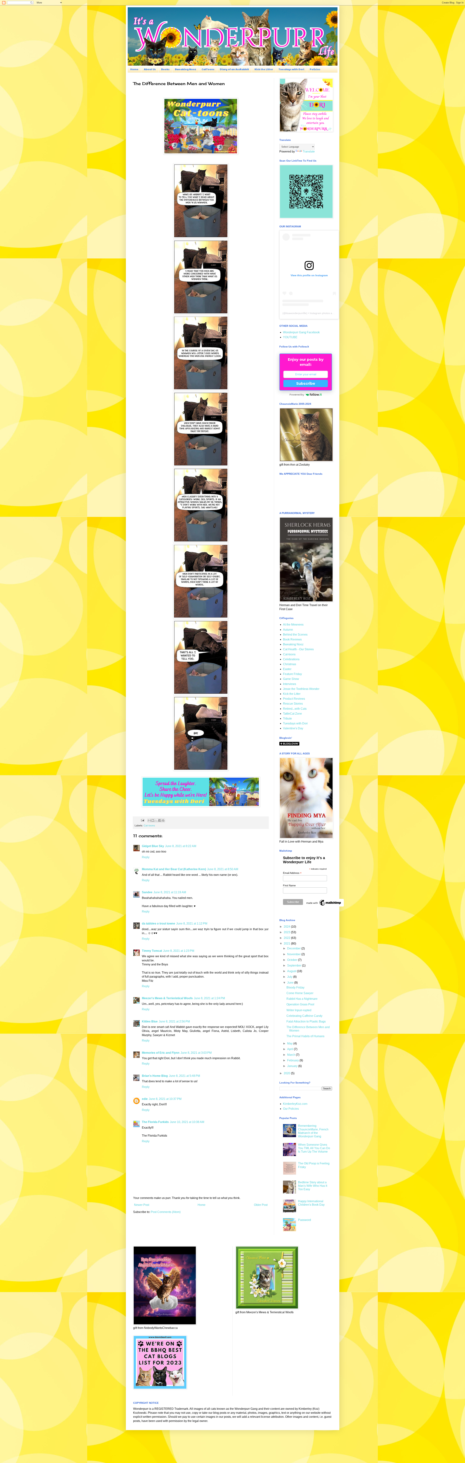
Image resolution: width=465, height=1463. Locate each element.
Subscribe (305, 383)
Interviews (289, 684)
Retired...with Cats (295, 708)
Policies (315, 69)
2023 (287, 932)
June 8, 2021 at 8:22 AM (180, 846)
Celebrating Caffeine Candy (304, 1015)
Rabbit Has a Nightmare (302, 998)
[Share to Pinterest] (163, 820)
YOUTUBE (290, 337)
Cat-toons (149, 825)
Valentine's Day (293, 728)
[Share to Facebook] (159, 820)
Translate (309, 151)
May (290, 1043)
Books (165, 69)
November (294, 954)
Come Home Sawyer (299, 993)
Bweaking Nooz (185, 69)
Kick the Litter (263, 69)
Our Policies (291, 1108)
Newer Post (141, 1204)
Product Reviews (294, 698)
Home (134, 69)
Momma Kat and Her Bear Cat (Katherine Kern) (174, 869)
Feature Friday (292, 674)
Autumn (288, 629)
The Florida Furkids (155, 1122)
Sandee (147, 892)
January (292, 1066)
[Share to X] (156, 820)
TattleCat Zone (292, 713)
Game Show (291, 678)
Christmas (289, 664)
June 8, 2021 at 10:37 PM (165, 1098)
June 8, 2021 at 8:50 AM (222, 869)
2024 (287, 926)
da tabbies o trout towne (158, 923)
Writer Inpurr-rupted (298, 1010)
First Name (289, 885)
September (294, 965)
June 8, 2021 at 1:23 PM (178, 950)
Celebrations (291, 659)
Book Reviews (292, 639)
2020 (287, 1073)
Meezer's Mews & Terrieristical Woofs (167, 998)
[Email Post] (142, 820)
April (290, 1049)
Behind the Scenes (295, 634)
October (292, 959)
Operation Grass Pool (300, 1004)
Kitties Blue (150, 1021)
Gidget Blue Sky (153, 846)
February (293, 1060)
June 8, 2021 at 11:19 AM (169, 892)
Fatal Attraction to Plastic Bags (306, 1021)
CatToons (208, 69)
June (290, 982)
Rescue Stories (293, 703)
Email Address (292, 873)
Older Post (261, 1204)
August (292, 971)
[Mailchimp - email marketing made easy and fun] (324, 905)
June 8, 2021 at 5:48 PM (184, 1075)
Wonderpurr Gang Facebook (301, 332)
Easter (287, 669)
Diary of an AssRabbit (234, 69)
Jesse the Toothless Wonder (301, 688)
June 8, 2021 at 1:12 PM (191, 923)
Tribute (287, 718)
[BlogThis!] (153, 820)
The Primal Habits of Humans (305, 1036)
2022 (287, 937)
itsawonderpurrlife (296, 313)
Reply (145, 857)
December (294, 948)
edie (145, 1098)
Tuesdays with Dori (291, 69)
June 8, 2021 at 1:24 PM (209, 998)
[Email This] (149, 820)
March (291, 1054)
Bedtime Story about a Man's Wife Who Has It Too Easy (312, 1186)
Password (304, 1219)
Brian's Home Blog (155, 1075)
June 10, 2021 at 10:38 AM (187, 1122)
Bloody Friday (295, 987)
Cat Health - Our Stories (298, 649)
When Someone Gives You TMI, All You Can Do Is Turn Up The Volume (314, 1148)
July (290, 976)
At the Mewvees (293, 624)
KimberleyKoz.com (295, 1103)
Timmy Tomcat (152, 950)
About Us (150, 69)
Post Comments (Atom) (166, 1211)
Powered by (297, 394)
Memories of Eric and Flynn (160, 1052)
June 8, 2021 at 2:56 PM (174, 1021)
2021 (287, 943)
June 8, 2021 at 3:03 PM (196, 1052)
